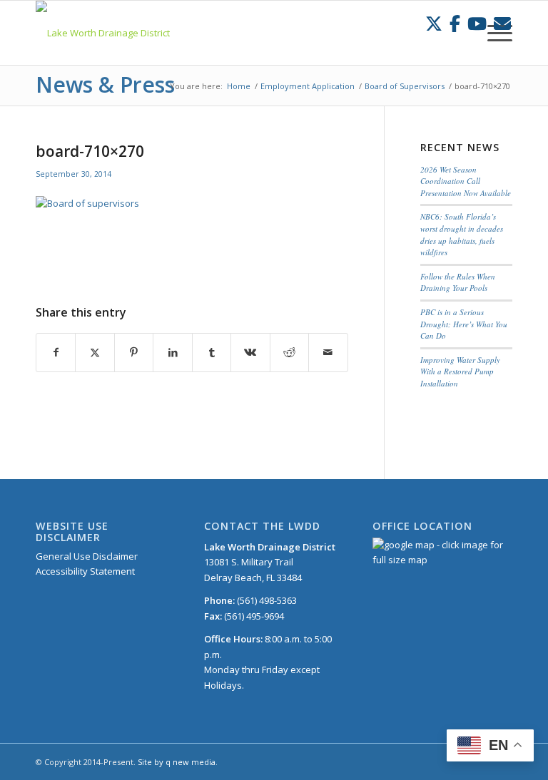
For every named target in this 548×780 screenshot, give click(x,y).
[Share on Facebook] (55, 352)
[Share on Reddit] (289, 352)
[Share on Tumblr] (211, 352)
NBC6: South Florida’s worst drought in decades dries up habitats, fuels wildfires (461, 234)
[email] (502, 23)
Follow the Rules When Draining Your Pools (457, 282)
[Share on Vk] (250, 352)
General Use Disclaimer (87, 556)
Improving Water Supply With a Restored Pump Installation (460, 371)
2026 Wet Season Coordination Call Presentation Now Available (465, 181)
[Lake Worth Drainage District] (103, 33)
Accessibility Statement (85, 571)
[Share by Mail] (328, 352)
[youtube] (477, 23)
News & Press (105, 84)
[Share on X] (94, 352)
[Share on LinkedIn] (172, 352)
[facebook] (455, 23)
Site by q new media (176, 761)
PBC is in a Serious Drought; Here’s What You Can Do (463, 324)
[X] (434, 23)
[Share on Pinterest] (134, 352)
